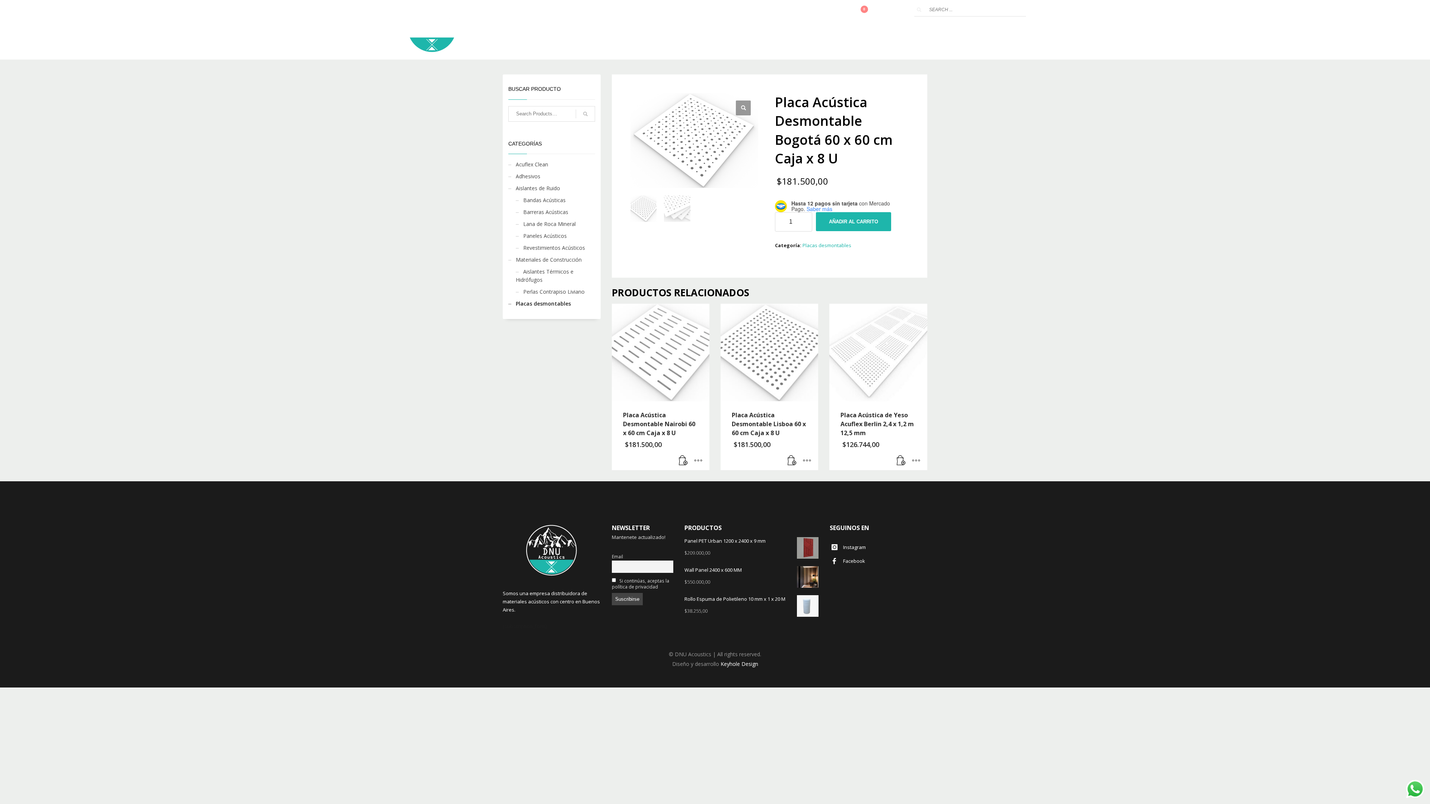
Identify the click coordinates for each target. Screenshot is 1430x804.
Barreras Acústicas (545, 212)
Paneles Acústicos (545, 235)
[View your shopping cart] (868, 10)
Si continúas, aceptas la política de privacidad (641, 584)
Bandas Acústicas (544, 200)
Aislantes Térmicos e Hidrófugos (544, 275)
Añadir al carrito (853, 221)
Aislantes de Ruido (538, 188)
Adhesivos (528, 176)
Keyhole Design (739, 663)
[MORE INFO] (698, 461)
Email (617, 556)
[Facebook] (901, 10)
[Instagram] (890, 10)
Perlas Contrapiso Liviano (554, 291)
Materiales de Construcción (549, 259)
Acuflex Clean (532, 164)
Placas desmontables (827, 245)
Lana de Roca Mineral (549, 223)
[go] (919, 9)
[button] (743, 107)
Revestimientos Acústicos (554, 247)
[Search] (585, 114)
